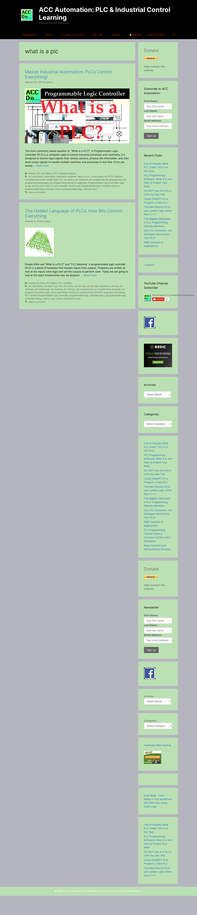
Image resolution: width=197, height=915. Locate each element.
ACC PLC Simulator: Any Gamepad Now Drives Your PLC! (158, 234)
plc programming (114, 179)
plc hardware (81, 179)
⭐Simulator (135, 34)
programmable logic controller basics (87, 295)
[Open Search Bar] (174, 34)
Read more (42, 165)
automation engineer (66, 176)
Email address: (153, 120)
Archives (149, 696)
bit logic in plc (51, 286)
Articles (31, 173)
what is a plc (38, 186)
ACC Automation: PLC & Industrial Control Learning (104, 13)
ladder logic (52, 179)
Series (48, 34)
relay (121, 183)
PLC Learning (60, 173)
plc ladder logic (42, 289)
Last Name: (151, 110)
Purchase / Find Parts (72, 34)
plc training (119, 292)
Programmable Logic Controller (103, 183)
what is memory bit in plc (68, 298)
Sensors (72, 173)
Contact (116, 34)
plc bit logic (80, 286)
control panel (97, 176)
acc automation (35, 176)
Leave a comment (37, 192)
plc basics (69, 179)
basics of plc (83, 176)
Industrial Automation (35, 179)
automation (49, 176)
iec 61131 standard (114, 176)
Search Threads (156, 34)
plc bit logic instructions (98, 286)
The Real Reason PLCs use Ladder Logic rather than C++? (158, 211)
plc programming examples (107, 289)
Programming (29, 34)
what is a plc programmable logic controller (89, 186)
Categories (150, 720)
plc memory (69, 289)
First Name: (151, 101)
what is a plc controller (56, 186)
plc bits (114, 286)
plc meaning (57, 289)
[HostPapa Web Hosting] (152, 763)
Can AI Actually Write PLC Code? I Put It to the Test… (156, 167)
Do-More (41, 283)
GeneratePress (135, 891)
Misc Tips (98, 34)
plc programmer (97, 179)
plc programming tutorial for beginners (68, 183)
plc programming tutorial (63, 292)
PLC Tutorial (31, 295)
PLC (39, 173)
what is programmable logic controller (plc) (76, 189)
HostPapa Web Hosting (157, 745)
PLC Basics (47, 173)
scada (28, 186)
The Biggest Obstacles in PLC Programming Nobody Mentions (157, 222)
